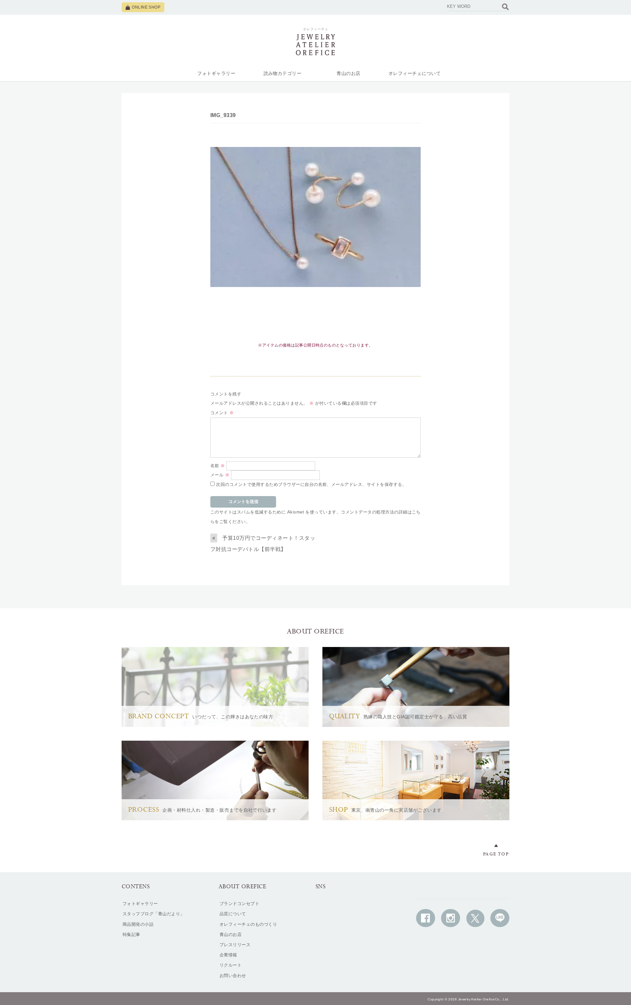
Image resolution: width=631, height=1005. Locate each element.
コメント (222, 412)
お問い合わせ (233, 975)
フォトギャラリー (216, 73)
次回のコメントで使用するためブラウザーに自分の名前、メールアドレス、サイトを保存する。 (311, 484)
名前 (217, 465)
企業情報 (228, 954)
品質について (233, 913)
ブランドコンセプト (239, 903)
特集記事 (131, 934)
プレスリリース (235, 944)
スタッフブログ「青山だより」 (154, 913)
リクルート (231, 965)
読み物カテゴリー (283, 73)
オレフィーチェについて (414, 73)
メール (219, 474)
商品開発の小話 (138, 924)
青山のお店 (348, 73)
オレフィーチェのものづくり (248, 924)
